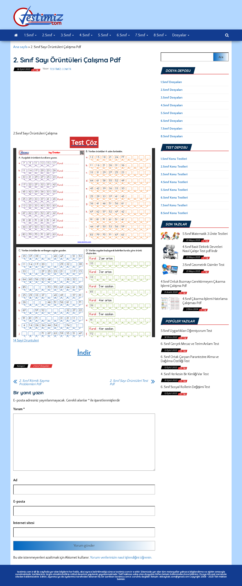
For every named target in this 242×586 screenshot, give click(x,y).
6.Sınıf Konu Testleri (174, 197)
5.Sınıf (103, 35)
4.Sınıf (85, 35)
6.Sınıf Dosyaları (172, 121)
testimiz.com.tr (60, 69)
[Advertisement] (84, 100)
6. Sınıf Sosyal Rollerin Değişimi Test (185, 387)
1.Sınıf (29, 35)
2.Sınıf (47, 35)
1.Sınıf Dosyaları (171, 82)
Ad (15, 480)
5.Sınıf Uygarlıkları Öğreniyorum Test (186, 331)
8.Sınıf (159, 35)
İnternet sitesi (23, 523)
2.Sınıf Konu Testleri (174, 166)
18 (181, 351)
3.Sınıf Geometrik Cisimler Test (203, 265)
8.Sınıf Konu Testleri (174, 213)
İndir (84, 352)
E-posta (19, 502)
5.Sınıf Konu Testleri (174, 190)
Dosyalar (179, 35)
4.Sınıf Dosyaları (172, 105)
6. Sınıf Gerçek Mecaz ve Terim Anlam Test (190, 344)
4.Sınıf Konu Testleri (174, 182)
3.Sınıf (66, 35)
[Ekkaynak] (16, 35)
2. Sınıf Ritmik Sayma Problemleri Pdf (34, 382)
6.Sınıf (122, 35)
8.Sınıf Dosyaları (172, 136)
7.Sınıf (140, 35)
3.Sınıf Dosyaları (171, 97)
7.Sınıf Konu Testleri (174, 205)
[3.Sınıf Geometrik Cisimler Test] (170, 269)
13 (181, 381)
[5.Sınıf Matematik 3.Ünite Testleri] (170, 236)
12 (181, 394)
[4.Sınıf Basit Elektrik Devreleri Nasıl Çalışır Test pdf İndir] (170, 251)
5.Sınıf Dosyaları (172, 113)
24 (181, 338)
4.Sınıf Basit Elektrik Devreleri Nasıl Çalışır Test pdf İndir (202, 249)
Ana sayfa (20, 47)
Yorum (19, 409)
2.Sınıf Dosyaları (41, 366)
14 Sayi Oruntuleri (26, 340)
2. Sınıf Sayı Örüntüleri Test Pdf (129, 382)
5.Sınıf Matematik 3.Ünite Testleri (205, 234)
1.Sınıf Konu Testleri (174, 159)
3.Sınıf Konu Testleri (174, 174)
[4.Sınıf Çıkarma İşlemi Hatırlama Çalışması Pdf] (170, 303)
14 (181, 368)
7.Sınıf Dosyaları (171, 128)
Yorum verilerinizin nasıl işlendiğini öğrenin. (121, 558)
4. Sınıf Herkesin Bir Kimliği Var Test (185, 374)
